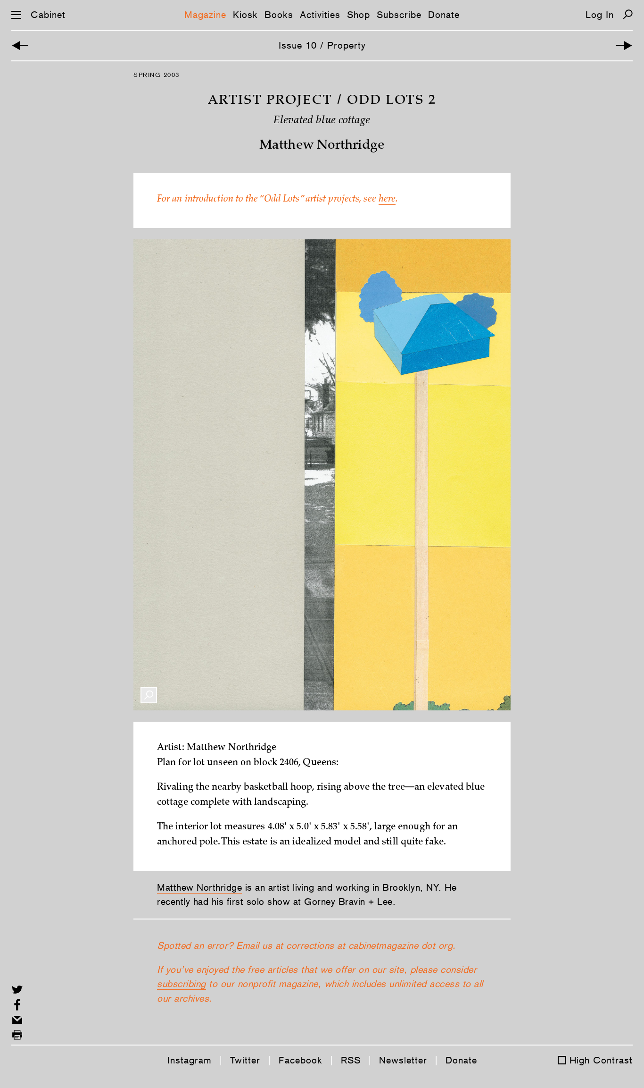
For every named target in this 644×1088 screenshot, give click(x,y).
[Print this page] (17, 1035)
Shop (358, 14)
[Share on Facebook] (17, 1005)
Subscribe (399, 14)
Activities (320, 14)
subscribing (181, 983)
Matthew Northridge (199, 887)
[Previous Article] (20, 46)
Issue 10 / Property (322, 45)
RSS (351, 1060)
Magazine (205, 14)
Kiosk (245, 14)
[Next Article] (624, 46)
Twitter (245, 1060)
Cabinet (48, 14)
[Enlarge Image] (148, 695)
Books (278, 14)
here (387, 199)
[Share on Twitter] (17, 989)
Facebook (300, 1060)
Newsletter (403, 1060)
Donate (444, 14)
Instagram (189, 1060)
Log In (600, 14)
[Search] (628, 14)
